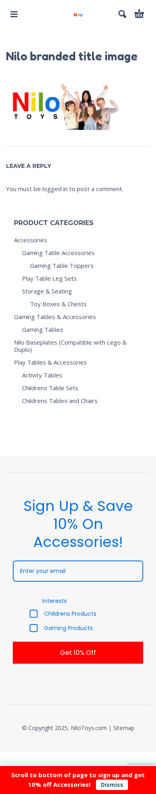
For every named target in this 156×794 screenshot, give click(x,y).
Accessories (30, 239)
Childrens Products (70, 614)
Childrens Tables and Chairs (60, 400)
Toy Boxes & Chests (58, 303)
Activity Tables (42, 375)
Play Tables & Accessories (50, 362)
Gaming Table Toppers (62, 265)
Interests (54, 601)
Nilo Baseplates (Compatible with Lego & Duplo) (70, 346)
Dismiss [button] (112, 784)
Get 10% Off (78, 652)
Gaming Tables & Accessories (55, 316)
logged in (55, 189)
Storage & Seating (47, 291)
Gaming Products (68, 628)
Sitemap (123, 728)
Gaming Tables (42, 329)
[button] (14, 14)
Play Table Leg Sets (49, 278)
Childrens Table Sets (50, 387)
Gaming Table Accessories (58, 252)
